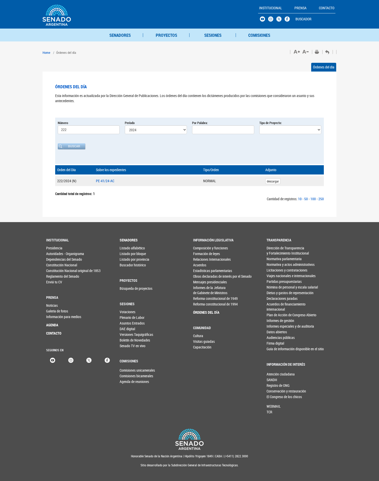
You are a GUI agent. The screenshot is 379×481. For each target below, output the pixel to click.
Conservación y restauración (275, 391)
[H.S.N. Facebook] (289, 20)
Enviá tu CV (54, 281)
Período (130, 122)
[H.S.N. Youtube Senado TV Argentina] (264, 20)
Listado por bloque (130, 253)
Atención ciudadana (275, 374)
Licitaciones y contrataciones (277, 270)
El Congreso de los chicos (275, 396)
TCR (269, 411)
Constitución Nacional (56, 265)
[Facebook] (107, 359)
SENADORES (120, 35)
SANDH (272, 379)
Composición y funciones (203, 248)
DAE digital (127, 328)
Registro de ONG (275, 385)
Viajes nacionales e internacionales (277, 275)
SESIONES (212, 35)
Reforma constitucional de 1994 (203, 304)
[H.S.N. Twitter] (280, 20)
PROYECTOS (166, 35)
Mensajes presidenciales (203, 281)
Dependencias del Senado (56, 259)
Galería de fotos (56, 311)
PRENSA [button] (300, 7)
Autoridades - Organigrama (56, 253)
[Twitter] (89, 359)
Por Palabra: (200, 122)
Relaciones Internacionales (203, 259)
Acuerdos (199, 265)
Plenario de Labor (130, 317)
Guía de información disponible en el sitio (277, 348)
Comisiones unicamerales (128, 370)
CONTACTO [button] (326, 7)
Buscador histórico (130, 265)
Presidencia (54, 248)
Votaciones (127, 311)
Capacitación (202, 347)
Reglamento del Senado (56, 276)
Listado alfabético (130, 248)
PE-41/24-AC (105, 180)
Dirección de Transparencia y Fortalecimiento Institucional (277, 251)
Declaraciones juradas (277, 298)
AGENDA (52, 324)
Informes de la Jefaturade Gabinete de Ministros (203, 290)
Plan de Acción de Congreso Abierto (277, 314)
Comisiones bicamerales (128, 375)
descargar (273, 181)
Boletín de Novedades (130, 340)
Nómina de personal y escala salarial (277, 287)
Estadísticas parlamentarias (203, 270)
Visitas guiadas (203, 341)
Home (46, 52)
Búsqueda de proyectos (130, 288)
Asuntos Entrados (130, 323)
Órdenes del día (323, 67)
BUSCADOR (303, 18)
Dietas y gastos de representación (277, 292)
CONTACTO (53, 333)
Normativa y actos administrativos (277, 264)
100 (313, 198)
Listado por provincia (130, 259)
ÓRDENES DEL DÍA (203, 312)
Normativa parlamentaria (277, 258)
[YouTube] (52, 359)
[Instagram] (70, 359)
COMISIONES (259, 35)
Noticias (52, 305)
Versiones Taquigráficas (130, 334)
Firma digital (275, 343)
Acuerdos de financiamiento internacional (277, 307)
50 (306, 198)
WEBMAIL (274, 406)
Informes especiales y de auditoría (277, 326)
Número (63, 122)
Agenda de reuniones (128, 381)
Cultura (198, 335)
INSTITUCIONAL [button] (270, 7)
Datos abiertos (277, 331)
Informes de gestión (277, 320)
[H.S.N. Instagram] (272, 20)
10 (300, 198)
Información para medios (56, 316)
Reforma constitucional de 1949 (203, 298)
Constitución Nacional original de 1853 (56, 270)
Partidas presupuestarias (277, 281)
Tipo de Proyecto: (270, 122)
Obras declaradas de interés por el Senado (203, 276)
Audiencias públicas (277, 337)
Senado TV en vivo (130, 345)
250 (321, 198)
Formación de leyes (203, 253)
